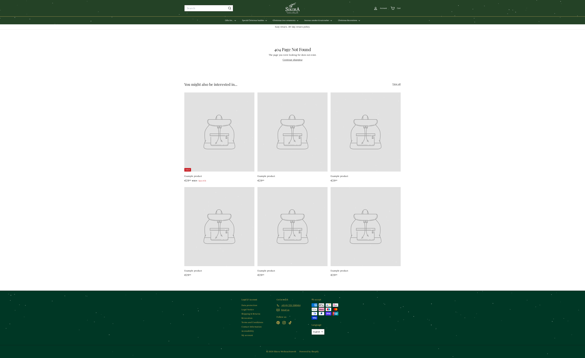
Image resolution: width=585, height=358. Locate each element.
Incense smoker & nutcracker (317, 20)
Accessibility (247, 331)
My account (247, 335)
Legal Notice (247, 309)
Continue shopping (292, 59)
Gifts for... (229, 20)
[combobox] (208, 8)
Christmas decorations (348, 20)
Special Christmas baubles (253, 20)
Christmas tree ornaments (284, 20)
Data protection (249, 305)
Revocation (247, 318)
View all (396, 84)
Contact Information (251, 326)
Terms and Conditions (252, 322)
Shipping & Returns (250, 314)
